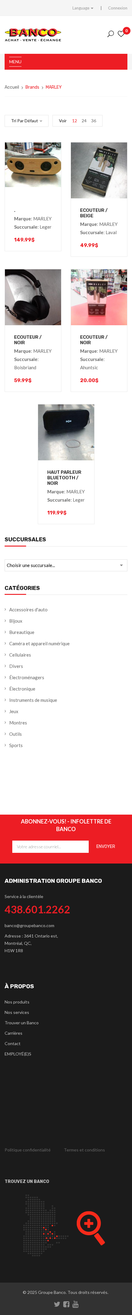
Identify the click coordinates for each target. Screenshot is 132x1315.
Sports (16, 745)
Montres (18, 722)
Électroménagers (26, 677)
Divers (16, 666)
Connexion (117, 8)
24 (84, 120)
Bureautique (21, 632)
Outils (15, 734)
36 (93, 120)
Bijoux (15, 621)
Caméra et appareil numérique (39, 643)
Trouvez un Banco (27, 1181)
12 (74, 120)
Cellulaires (20, 655)
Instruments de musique (33, 700)
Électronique (22, 688)
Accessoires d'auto (28, 609)
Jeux (13, 711)
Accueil (12, 87)
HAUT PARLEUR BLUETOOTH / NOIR (64, 478)
